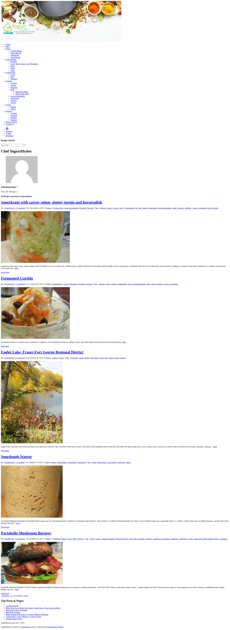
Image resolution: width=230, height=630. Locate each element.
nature (111, 358)
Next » (20, 596)
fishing (86, 358)
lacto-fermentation (164, 208)
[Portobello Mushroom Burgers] (32, 583)
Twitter (8, 134)
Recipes (90, 208)
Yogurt (13, 103)
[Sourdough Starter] (32, 517)
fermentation (129, 208)
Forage (8, 105)
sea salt (210, 208)
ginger (145, 208)
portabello (174, 539)
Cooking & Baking (59, 539)
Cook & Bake (11, 60)
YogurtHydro (9, 208)
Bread (8, 49)
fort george (94, 358)
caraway (110, 208)
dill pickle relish (122, 539)
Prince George (119, 358)
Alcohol (14, 83)
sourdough (121, 462)
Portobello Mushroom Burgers (26, 533)
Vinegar (14, 100)
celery (121, 208)
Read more (5, 272)
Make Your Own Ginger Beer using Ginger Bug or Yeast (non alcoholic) (33, 608)
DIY (12, 77)
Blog (7, 47)
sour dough (112, 462)
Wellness (14, 79)
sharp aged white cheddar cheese (206, 539)
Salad (13, 68)
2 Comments (20, 208)
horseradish (152, 208)
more (16, 268)
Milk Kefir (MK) (21, 92)
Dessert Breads (16, 51)
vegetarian (223, 539)
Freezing (14, 116)
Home (8, 44)
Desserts (14, 62)
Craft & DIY (10, 72)
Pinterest (9, 131)
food (129, 284)
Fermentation (58, 208)
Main (12, 66)
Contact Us (10, 124)
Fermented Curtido (17, 278)
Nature (13, 109)
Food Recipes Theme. (55, 627)
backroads (74, 358)
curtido (113, 284)
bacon (92, 539)
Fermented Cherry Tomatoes (16, 610)
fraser (102, 358)
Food (70, 539)
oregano (181, 208)
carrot (116, 208)
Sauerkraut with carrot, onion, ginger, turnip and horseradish (51, 202)
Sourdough (15, 55)
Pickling (14, 118)
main (135, 539)
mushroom (157, 539)
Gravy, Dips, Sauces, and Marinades (24, 64)
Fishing (13, 107)
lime (148, 284)
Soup (12, 70)
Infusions (14, 88)
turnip (216, 208)
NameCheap (25, 627)
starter (128, 462)
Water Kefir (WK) (22, 94)
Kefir (12, 90)
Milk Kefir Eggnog (13, 612)
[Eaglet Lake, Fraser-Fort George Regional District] (32, 443)
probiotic (188, 208)
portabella (165, 539)
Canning (14, 113)
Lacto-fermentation (18, 96)
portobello (183, 539)
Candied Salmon (12, 606)
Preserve (9, 111)
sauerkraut (202, 208)
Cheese (13, 85)
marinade (141, 539)
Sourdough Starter (16, 456)
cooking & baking (108, 539)
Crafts (13, 75)
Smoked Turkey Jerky (14, 619)
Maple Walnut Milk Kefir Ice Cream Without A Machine (27, 614)
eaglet (81, 358)
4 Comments (20, 539)
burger (97, 539)
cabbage (103, 208)
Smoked (14, 120)
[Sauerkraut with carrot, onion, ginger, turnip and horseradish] (35, 262)
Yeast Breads (15, 57)
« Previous (5, 596)
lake (106, 358)
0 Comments (20, 358)
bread (94, 462)
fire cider (138, 208)
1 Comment (19, 462)
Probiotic (82, 208)
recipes (195, 208)
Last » (26, 596)
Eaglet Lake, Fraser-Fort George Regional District (42, 352)
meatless (149, 539)
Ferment (9, 81)
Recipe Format (11, 122)
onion (174, 208)
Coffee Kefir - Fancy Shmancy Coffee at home (23, 617)
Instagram (9, 136)
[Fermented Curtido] (35, 338)
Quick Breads (16, 53)
